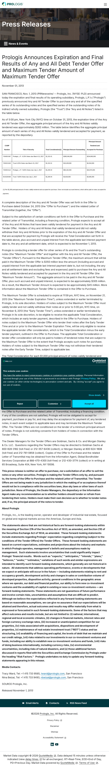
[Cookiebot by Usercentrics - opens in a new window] (94, 361)
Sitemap (54, 732)
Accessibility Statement (53, 738)
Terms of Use (87, 762)
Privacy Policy (88, 378)
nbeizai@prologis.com (53, 677)
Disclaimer (54, 726)
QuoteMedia (46, 755)
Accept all (89, 403)
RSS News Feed (76, 703)
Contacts (52, 703)
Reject (20, 403)
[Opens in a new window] (52, 744)
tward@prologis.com (53, 673)
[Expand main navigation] (105, 4)
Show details (95, 395)
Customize (53, 403)
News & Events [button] (18, 43)
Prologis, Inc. (47, 713)
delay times (32, 759)
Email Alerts (30, 703)
